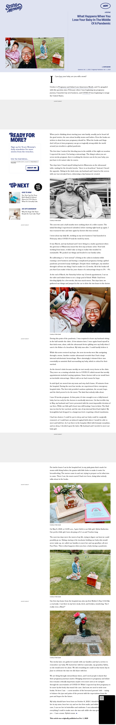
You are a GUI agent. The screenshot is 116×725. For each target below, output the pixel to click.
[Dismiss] (113, 697)
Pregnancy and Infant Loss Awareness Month (75, 87)
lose (60, 76)
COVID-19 (86, 93)
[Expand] (100, 697)
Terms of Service (34, 161)
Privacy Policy (13, 162)
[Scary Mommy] (13, 8)
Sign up (30, 168)
